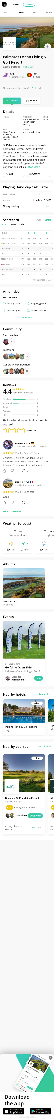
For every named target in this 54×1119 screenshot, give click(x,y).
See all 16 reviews (12, 511)
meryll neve (22, 482)
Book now (35, 816)
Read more (34, 167)
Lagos (13, 224)
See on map (28, 67)
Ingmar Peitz (22, 443)
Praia (21, 224)
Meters (48, 220)
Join (38, 678)
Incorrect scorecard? (42, 280)
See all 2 (43, 694)
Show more (27, 317)
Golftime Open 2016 (18, 667)
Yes (34, 88)
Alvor (4, 224)
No (40, 88)
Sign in (15, 4)
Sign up (29, 4)
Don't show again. (27, 1116)
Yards (39, 220)
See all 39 (42, 746)
